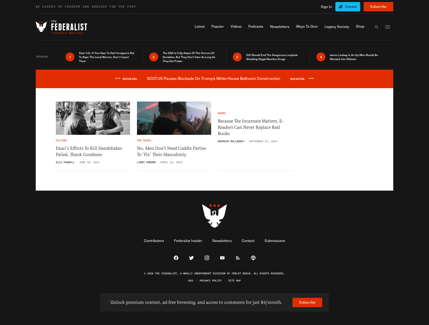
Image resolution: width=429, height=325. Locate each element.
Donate (351, 6)
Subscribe (378, 6)
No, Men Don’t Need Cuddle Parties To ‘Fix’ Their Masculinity (171, 151)
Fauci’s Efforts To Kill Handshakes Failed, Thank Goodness (89, 151)
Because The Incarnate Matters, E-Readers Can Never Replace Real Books (250, 127)
